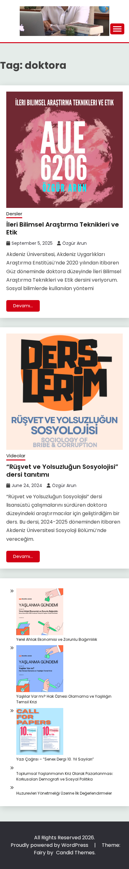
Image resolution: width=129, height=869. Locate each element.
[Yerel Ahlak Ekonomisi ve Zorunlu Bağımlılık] (39, 612)
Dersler (14, 213)
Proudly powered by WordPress (50, 845)
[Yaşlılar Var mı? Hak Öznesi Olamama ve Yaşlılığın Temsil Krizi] (39, 669)
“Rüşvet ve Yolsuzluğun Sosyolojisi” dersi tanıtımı (62, 470)
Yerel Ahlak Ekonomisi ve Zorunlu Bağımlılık (56, 639)
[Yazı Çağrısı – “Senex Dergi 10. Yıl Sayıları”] (39, 732)
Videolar (15, 455)
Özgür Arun (74, 243)
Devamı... (23, 306)
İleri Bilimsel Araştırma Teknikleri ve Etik (62, 228)
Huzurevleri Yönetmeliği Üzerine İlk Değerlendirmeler (64, 793)
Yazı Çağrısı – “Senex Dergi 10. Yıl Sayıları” (55, 759)
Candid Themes (75, 852)
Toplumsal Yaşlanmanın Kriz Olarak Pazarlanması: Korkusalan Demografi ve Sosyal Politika (64, 776)
